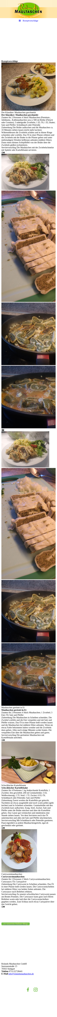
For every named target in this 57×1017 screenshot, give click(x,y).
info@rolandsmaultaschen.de (21, 974)
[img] (28, 9)
